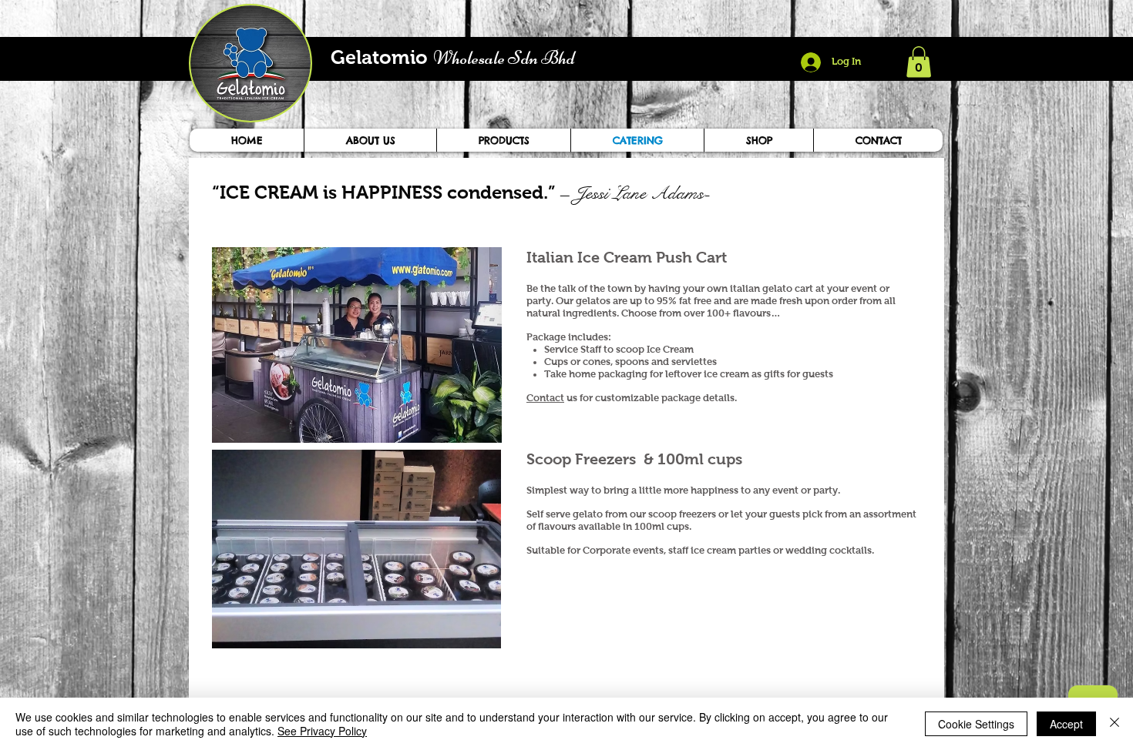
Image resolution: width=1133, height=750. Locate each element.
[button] (919, 62)
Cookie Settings (976, 724)
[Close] (1114, 724)
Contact (545, 397)
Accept (1066, 724)
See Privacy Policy (322, 730)
